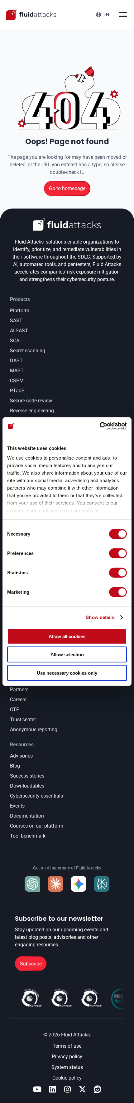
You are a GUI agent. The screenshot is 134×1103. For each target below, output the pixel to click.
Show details (100, 617)
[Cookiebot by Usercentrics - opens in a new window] (99, 426)
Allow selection (67, 654)
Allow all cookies (67, 636)
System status (67, 1067)
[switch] (118, 553)
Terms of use (67, 1046)
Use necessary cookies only (67, 672)
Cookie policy (67, 1078)
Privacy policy (67, 1057)
